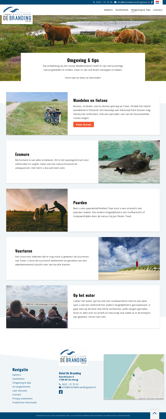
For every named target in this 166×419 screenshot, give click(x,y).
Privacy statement (22, 398)
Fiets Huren (83, 124)
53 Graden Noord (123, 416)
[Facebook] (152, 2)
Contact (157, 9)
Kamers (108, 9)
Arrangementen (21, 386)
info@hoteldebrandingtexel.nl (133, 2)
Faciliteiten (121, 9)
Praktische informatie (24, 402)
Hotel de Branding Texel (60, 416)
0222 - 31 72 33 (104, 2)
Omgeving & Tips (141, 9)
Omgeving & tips (21, 382)
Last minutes (19, 390)
